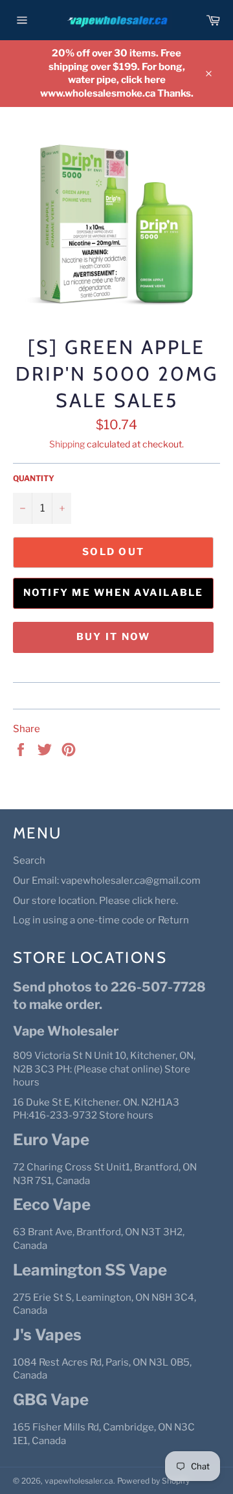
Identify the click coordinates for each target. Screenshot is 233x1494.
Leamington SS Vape (90, 1270)
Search (29, 860)
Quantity (33, 478)
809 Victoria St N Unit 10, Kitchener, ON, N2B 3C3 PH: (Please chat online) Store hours (104, 1069)
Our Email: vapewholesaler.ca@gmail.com (107, 880)
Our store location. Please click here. (95, 901)
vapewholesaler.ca (79, 1481)
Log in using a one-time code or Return (101, 920)
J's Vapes (47, 1334)
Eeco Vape (52, 1204)
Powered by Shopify (153, 1481)
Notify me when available (113, 593)
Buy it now (113, 637)
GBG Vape (51, 1399)
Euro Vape (51, 1139)
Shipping (67, 443)
